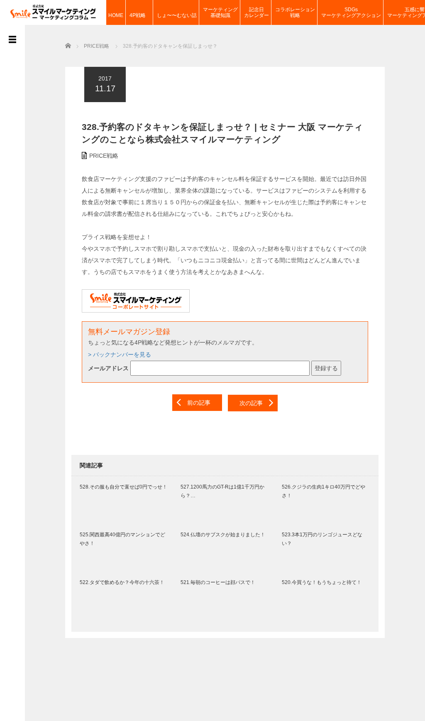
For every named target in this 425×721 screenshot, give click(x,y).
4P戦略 (140, 15)
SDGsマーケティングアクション (351, 12)
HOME (115, 15)
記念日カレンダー (256, 12)
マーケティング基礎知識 (220, 12)
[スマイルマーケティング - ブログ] (53, 11)
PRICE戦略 (103, 155)
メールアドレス (108, 368)
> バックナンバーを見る (119, 354)
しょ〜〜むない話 (177, 15)
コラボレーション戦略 (295, 12)
